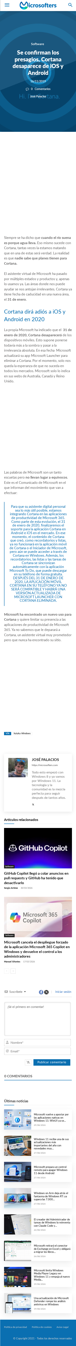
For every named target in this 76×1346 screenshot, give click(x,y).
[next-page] (13, 971)
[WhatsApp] (44, 145)
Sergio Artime (11, 888)
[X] (35, 145)
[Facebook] (26, 145)
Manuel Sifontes (12, 962)
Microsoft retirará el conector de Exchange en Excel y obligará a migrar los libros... (52, 1249)
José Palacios (38, 96)
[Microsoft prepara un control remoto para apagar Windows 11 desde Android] (17, 1172)
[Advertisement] (38, 193)
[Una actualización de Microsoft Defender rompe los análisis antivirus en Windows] (17, 1303)
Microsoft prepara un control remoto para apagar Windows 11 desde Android (50, 1170)
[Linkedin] (54, 145)
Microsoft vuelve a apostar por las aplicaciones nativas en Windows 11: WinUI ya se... (51, 1117)
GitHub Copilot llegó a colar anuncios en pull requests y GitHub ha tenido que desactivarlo (36, 878)
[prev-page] (6, 971)
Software (37, 44)
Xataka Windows (22, 733)
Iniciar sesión (63, 992)
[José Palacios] (18, 782)
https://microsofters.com (45, 765)
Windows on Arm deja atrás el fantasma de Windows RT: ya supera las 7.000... (51, 1196)
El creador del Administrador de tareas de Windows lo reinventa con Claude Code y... (52, 1222)
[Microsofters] (38, 5)
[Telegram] (63, 145)
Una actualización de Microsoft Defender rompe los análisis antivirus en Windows (51, 1301)
